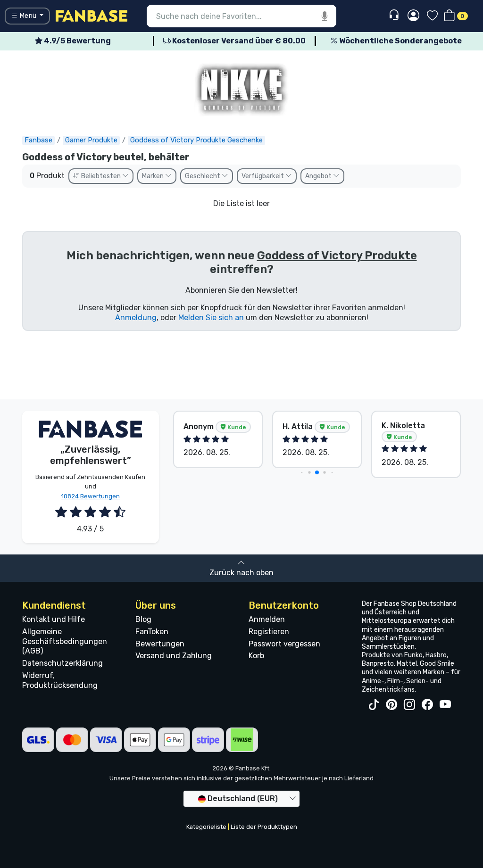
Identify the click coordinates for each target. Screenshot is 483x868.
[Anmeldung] (413, 16)
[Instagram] (409, 704)
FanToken (151, 631)
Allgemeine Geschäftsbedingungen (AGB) (64, 641)
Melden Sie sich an (211, 317)
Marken (153, 176)
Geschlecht (203, 176)
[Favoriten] (432, 16)
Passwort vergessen (284, 643)
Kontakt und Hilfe (53, 619)
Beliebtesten (101, 176)
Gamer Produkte (91, 140)
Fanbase (38, 140)
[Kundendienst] (395, 15)
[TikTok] (373, 704)
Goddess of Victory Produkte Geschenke (196, 140)
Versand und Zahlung (173, 655)
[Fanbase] (91, 15)
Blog (143, 619)
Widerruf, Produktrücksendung (60, 680)
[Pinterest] (391, 704)
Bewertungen (159, 643)
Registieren (269, 631)
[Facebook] (427, 704)
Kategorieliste (206, 826)
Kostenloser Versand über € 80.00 (238, 40)
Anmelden (267, 619)
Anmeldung (136, 317)
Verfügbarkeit (263, 176)
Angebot (319, 176)
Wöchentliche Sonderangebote (400, 40)
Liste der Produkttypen (264, 826)
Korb (256, 655)
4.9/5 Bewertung (76, 40)
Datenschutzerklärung (62, 663)
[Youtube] (445, 704)
